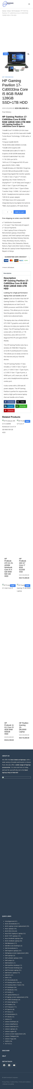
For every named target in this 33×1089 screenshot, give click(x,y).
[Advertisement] (16, 34)
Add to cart (19, 212)
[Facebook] (4, 1065)
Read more (9, 579)
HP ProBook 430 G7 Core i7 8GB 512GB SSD (22, 565)
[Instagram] (9, 1065)
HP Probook (7, 77)
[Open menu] (29, 4)
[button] (28, 54)
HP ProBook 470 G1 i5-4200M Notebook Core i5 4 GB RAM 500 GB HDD (8, 567)
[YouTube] (14, 1065)
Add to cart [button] (23, 582)
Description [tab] (7, 273)
